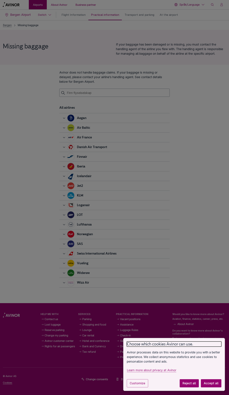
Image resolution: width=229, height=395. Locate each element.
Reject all (189, 383)
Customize (137, 383)
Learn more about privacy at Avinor (151, 370)
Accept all (211, 383)
